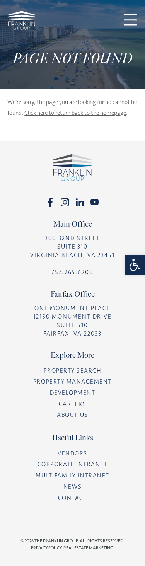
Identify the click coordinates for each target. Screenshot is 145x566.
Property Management (72, 381)
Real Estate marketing (88, 548)
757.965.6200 (72, 272)
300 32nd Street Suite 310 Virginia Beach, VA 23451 (72, 247)
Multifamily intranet (72, 475)
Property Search (73, 370)
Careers (73, 404)
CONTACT (72, 497)
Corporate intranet (73, 464)
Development (73, 392)
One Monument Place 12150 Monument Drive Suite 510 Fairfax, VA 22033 (72, 321)
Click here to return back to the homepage (75, 112)
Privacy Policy (46, 548)
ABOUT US (72, 414)
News (72, 486)
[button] (135, 265)
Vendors (72, 453)
